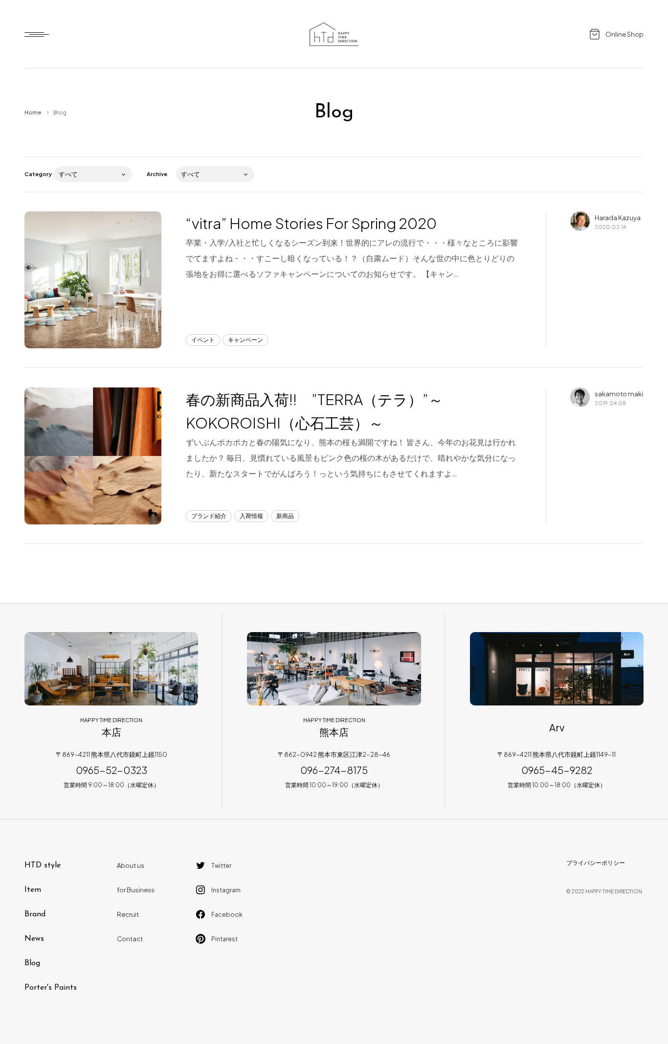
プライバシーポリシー (595, 862)
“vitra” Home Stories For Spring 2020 (311, 223)
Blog (32, 963)
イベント (203, 339)
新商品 (285, 516)
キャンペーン (245, 339)
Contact (130, 939)
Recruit (128, 914)
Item (32, 890)
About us (130, 865)
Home (32, 112)
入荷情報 (251, 516)
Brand (34, 914)
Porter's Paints (50, 988)
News (34, 939)
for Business (136, 890)
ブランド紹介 (208, 516)
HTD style (42, 865)
